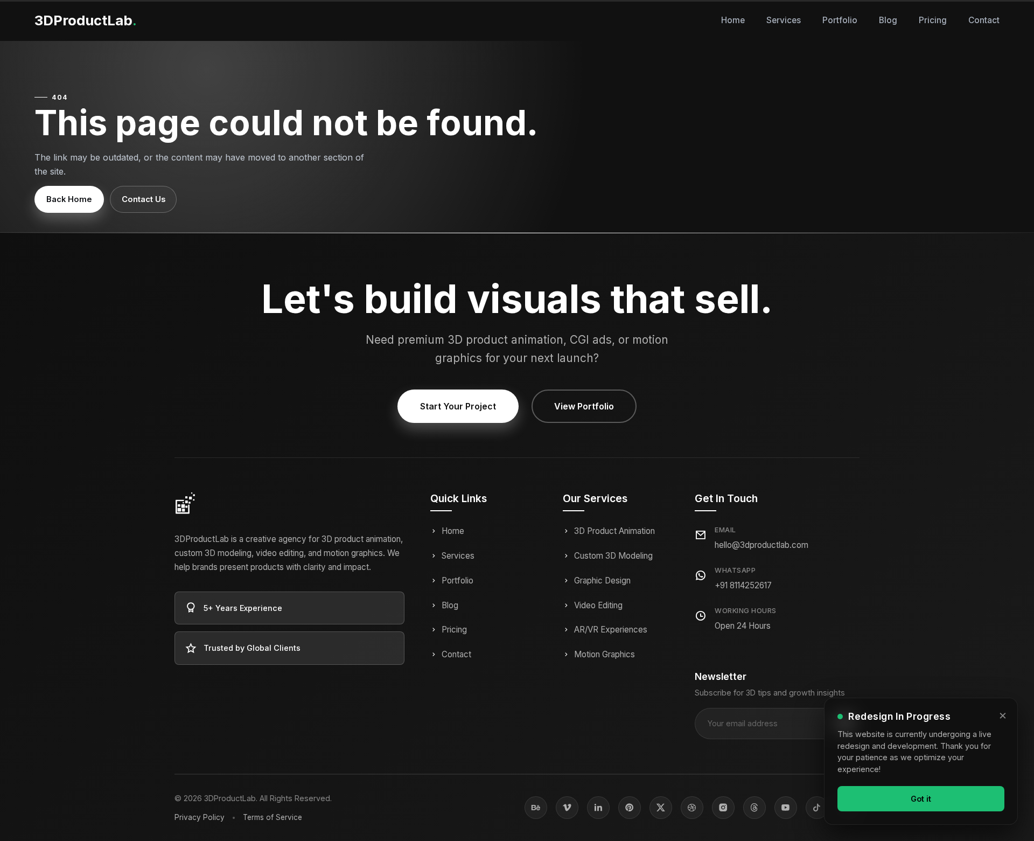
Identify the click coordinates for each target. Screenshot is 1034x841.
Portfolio (839, 20)
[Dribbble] (692, 807)
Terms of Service (272, 817)
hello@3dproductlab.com (761, 545)
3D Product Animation (614, 531)
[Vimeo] (567, 807)
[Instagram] (723, 807)
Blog (888, 20)
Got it (921, 798)
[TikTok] (817, 807)
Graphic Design (602, 580)
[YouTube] (785, 807)
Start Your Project (458, 406)
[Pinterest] (629, 807)
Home (733, 20)
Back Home (69, 199)
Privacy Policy (199, 817)
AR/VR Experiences (610, 629)
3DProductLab (85, 20)
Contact (984, 20)
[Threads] (754, 807)
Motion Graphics (604, 654)
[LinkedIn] (598, 807)
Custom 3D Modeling (613, 556)
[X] (660, 807)
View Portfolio (584, 406)
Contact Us (143, 199)
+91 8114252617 (743, 585)
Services (783, 20)
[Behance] (536, 807)
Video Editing (598, 605)
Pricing (933, 20)
